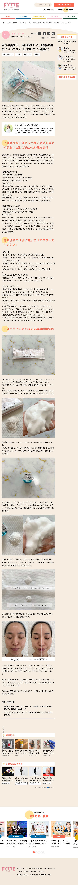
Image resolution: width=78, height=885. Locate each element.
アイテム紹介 (8, 54)
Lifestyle (70, 16)
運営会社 (43, 875)
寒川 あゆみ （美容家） (29, 125)
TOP (3, 22)
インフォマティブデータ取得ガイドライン (31, 871)
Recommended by (41, 787)
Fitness (23, 16)
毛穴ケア (28, 54)
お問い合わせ (34, 875)
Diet (8, 16)
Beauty (54, 16)
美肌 (37, 54)
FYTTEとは (20, 868)
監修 (49, 875)
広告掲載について (22, 875)
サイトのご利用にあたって (34, 868)
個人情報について (49, 868)
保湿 (18, 54)
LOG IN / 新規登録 (64, 4)
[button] (34, 852)
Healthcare (39, 16)
